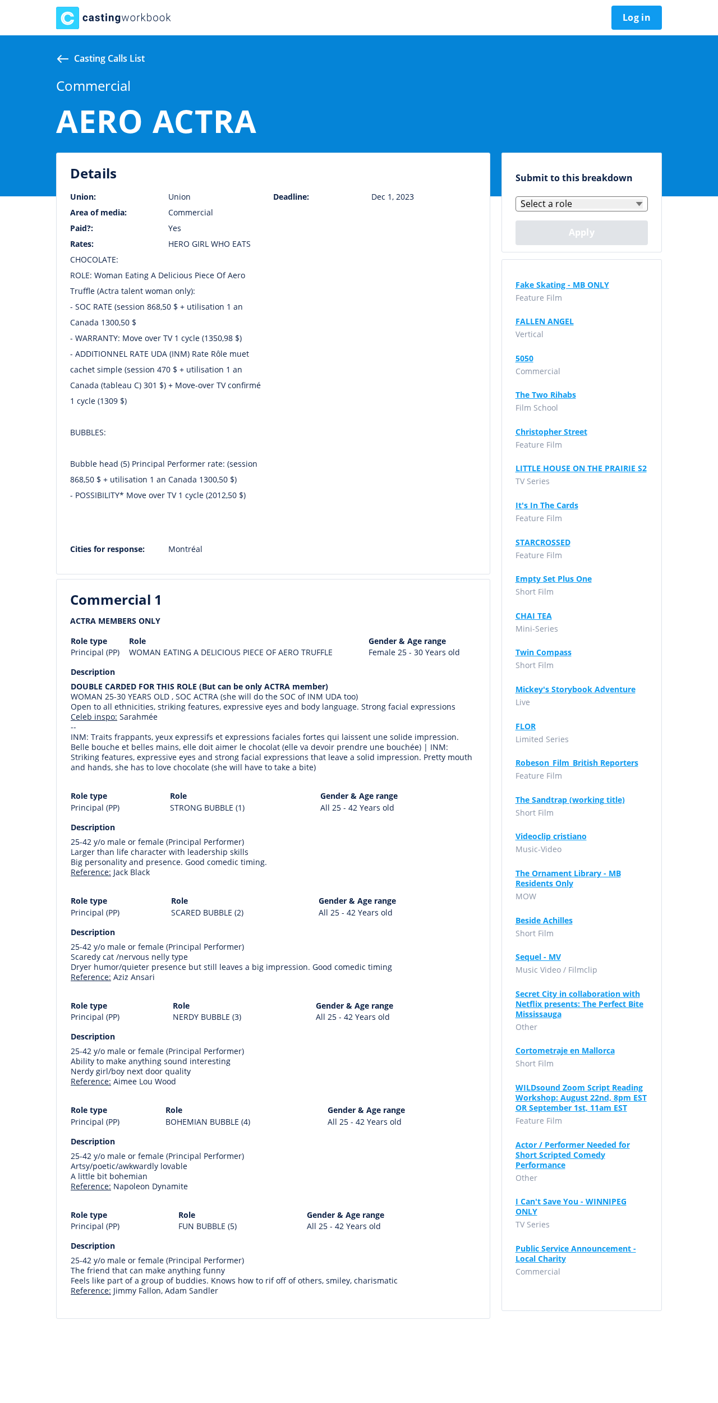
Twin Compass (544, 652)
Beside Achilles (544, 921)
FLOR (526, 726)
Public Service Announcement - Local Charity (576, 1254)
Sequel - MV (538, 957)
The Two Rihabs (546, 395)
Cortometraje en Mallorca (565, 1051)
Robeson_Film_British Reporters (577, 763)
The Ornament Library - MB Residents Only (568, 878)
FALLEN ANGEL (545, 321)
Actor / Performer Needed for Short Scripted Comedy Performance (573, 1155)
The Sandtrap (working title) (570, 800)
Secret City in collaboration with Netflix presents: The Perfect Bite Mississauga (579, 1004)
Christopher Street (551, 432)
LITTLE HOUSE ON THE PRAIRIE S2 (581, 468)
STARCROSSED (543, 542)
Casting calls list (109, 58)
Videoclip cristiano (551, 836)
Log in (637, 17)
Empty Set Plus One (554, 579)
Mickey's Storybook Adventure (576, 689)
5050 (524, 358)
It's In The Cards (547, 505)
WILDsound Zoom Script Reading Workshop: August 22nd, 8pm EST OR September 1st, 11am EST (581, 1098)
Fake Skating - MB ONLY (562, 285)
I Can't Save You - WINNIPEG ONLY (571, 1207)
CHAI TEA (534, 616)
